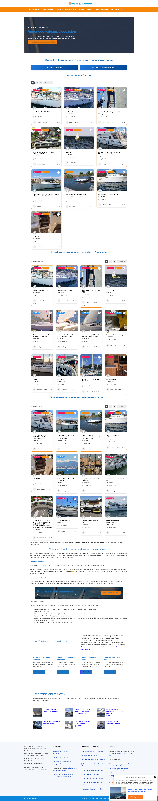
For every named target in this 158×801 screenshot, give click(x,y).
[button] (155, 777)
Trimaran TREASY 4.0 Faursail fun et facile (65, 335)
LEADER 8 (36, 236)
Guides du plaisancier (85, 9)
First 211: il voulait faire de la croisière (52, 723)
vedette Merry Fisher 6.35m (108, 194)
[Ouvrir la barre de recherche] (128, 9)
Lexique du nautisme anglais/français (93, 760)
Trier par (47, 83)
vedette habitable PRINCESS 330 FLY (113, 521)
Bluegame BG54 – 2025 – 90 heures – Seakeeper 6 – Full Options (46, 195)
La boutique (59, 9)
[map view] (40, 82)
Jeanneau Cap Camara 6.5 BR (115, 479)
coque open (64, 491)
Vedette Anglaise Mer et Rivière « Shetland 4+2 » (44, 153)
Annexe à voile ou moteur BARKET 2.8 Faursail (42, 335)
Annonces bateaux (47, 9)
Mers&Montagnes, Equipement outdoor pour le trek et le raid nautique (119, 771)
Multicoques (64, 347)
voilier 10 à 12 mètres (42, 122)
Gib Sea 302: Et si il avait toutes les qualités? (82, 724)
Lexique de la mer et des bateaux (92, 751)
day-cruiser (89, 491)
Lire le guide (39, 672)
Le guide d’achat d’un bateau (90, 774)
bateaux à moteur (106, 204)
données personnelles (95, 798)
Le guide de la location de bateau (92, 770)
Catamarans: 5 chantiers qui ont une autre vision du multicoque (114, 712)
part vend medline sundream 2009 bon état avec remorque (78, 195)
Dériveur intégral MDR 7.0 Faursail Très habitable (91, 335)
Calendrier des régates (60, 757)
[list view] (37, 82)
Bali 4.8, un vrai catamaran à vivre (113, 723)
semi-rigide (72, 206)
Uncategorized (41, 164)
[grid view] (33, 82)
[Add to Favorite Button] (58, 90)
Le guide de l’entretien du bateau (92, 778)
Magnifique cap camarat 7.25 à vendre (90, 479)
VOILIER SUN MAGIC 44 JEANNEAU (90, 380)
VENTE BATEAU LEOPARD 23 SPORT (66, 479)
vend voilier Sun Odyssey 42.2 (109, 112)
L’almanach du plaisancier (89, 755)
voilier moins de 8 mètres (92, 347)
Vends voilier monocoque (115, 335)
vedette (104, 164)
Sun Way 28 (37, 379)
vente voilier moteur (73, 112)
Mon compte (115, 9)
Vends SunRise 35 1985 (41, 112)
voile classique (73, 162)
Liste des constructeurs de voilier (92, 789)
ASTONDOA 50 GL (63, 521)
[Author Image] (34, 108)
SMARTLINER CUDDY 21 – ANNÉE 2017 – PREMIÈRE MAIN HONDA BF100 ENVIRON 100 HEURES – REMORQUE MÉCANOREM (42, 524)
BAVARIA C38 (111, 379)
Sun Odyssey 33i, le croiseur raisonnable (51, 710)
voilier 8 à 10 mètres (74, 122)
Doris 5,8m (69, 152)
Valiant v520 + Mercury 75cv (90, 521)
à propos (84, 798)
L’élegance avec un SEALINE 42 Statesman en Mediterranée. (109, 153)
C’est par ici (135, 797)
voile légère (40, 347)
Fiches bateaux (69, 9)
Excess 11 (60, 379)
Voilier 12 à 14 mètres (107, 122)
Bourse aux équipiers (102, 9)
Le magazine (33, 9)
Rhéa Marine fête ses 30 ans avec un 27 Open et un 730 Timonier (83, 712)
